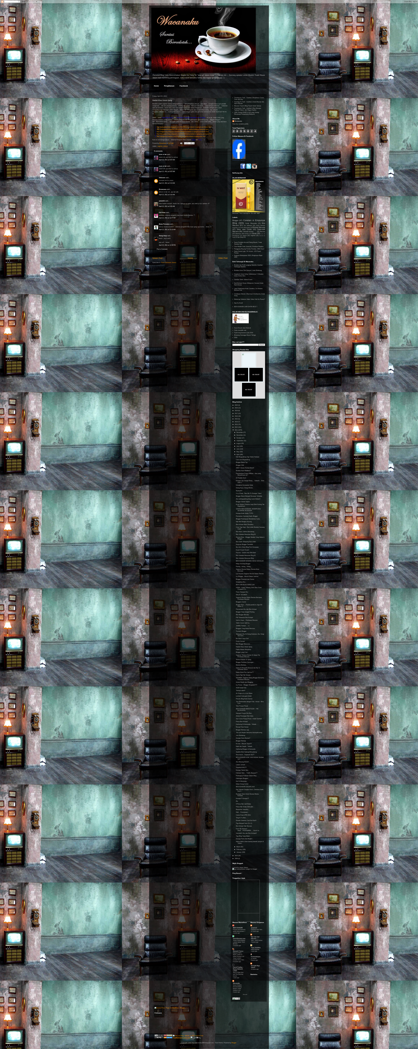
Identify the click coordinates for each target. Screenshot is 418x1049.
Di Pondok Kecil (241, 478)
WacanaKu (235, 138)
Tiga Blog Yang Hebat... (243, 836)
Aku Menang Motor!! (242, 762)
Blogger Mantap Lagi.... (243, 730)
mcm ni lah (163, 154)
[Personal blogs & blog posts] (168, 1038)
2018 (235, 337)
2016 (236, 416)
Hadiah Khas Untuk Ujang (244, 647)
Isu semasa (248, 225)
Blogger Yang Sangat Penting (245, 612)
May (238, 451)
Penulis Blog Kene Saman (244, 699)
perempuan (235, 235)
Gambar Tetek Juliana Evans (243, 279)
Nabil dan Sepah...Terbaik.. (244, 746)
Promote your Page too (238, 160)
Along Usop (163, 236)
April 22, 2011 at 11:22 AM (167, 229)
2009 (236, 858)
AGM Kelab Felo (241, 688)
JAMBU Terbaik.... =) (242, 626)
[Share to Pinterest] (193, 143)
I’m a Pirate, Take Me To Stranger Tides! (249, 493)
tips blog (240, 237)
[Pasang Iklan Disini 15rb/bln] (241, 381)
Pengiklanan (169, 86)
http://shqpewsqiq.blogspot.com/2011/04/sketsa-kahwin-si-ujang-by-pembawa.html (182, 131)
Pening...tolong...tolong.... (244, 566)
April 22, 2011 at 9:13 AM (167, 183)
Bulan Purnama (164, 224)
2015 (236, 419)
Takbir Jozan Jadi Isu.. (243, 623)
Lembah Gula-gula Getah (244, 696)
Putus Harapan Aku (242, 592)
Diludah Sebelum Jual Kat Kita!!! (246, 820)
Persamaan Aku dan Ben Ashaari (246, 609)
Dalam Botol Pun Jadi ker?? (245, 672)
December (239, 432)
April (238, 454)
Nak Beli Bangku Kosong (244, 521)
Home (156, 86)
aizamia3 (254, 928)
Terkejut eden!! (240, 690)
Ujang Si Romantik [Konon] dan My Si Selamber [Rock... (248, 668)
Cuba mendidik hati (240, 330)
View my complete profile (240, 124)
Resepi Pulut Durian (242, 727)
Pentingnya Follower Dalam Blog (246, 776)
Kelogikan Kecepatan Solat (244, 485)
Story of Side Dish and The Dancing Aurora (238, 974)
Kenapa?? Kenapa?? (242, 798)
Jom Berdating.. (241, 735)
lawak (254, 233)
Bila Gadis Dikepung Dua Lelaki (246, 541)
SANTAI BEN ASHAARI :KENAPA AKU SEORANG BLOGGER (248, 509)
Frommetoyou (255, 956)
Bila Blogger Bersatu (242, 614)
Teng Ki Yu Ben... (241, 818)
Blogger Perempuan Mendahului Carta (248, 519)
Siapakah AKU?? (241, 767)
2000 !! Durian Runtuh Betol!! (245, 468)
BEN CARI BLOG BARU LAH (245, 585)
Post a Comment (162, 249)
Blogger (235, 220)
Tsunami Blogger (241, 631)
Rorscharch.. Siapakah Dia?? (245, 754)
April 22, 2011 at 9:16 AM (167, 194)
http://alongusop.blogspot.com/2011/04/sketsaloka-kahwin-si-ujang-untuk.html (181, 136)
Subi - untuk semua (256, 940)
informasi (238, 233)
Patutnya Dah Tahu (256, 929)
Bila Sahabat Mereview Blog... (245, 558)
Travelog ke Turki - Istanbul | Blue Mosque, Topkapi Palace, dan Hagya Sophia (247, 109)
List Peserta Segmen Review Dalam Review (250, 574)
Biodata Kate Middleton (243, 470)
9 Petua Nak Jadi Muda (243, 804)
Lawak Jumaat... (241, 765)
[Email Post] (181, 143)
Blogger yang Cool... (242, 652)
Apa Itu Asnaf (238, 303)
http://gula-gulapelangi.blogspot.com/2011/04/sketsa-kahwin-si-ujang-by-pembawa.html (184, 127)
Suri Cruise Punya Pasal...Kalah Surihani (249, 719)
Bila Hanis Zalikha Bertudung (245, 531)
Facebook (184, 86)
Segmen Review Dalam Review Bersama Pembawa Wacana (249, 598)
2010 (236, 855)
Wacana (262, 231)
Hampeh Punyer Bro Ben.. (244, 713)
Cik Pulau (162, 212)
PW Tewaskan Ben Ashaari (244, 617)
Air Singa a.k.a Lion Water (244, 693)
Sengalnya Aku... (241, 582)
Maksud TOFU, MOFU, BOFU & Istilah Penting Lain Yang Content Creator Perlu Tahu (238, 956)
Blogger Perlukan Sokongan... (245, 662)
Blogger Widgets (243, 867)
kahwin (246, 233)
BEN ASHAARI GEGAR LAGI (245, 787)
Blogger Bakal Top (241, 462)
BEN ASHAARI (238, 928)
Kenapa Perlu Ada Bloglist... (245, 839)
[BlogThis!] (187, 143)
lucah (262, 233)
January (239, 852)
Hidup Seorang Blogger (243, 563)
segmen (159, 146)
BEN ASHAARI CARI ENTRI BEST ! (245, 306)
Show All (245, 994)
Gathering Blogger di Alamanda (245, 749)
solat (233, 237)
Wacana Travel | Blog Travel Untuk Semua (247, 106)
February (239, 849)
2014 (236, 422)
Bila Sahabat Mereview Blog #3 (246, 534)
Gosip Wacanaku (251, 223)
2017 (236, 413)
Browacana (162, 189)
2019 (236, 408)
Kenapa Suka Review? (243, 738)
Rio (237, 801)
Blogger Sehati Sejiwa (243, 501)
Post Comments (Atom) (168, 262)
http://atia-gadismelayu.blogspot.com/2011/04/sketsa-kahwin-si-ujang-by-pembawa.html (184, 134)
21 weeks (254, 958)
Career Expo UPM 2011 (243, 815)
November (239, 435)
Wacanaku (236, 983)
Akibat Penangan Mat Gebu (244, 716)
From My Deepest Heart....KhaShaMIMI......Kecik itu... (248, 829)
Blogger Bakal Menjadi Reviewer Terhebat (249, 496)
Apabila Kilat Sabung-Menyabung (246, 752)
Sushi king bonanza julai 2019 (243, 333)
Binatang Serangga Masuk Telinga (245, 335)
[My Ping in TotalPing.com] (159, 1038)
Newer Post (157, 258)
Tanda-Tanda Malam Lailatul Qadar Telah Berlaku (239, 942)
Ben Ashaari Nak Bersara (244, 826)
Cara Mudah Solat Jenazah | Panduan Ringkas (249, 246)
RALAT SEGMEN (241, 595)
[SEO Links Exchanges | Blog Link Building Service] (159, 1035)
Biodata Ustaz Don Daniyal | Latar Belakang (248, 270)
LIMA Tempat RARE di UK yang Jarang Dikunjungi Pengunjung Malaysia (246, 113)
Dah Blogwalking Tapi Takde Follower (247, 457)
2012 (236, 427)
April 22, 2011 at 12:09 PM (167, 245)
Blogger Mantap (241, 741)
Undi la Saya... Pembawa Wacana (246, 620)
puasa (245, 235)
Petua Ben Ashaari (242, 721)
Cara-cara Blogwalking (243, 459)
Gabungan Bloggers (242, 778)
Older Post (223, 258)
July (237, 446)
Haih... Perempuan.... (242, 812)
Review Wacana (258, 227)
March (238, 847)
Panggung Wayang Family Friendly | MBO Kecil (249, 249)
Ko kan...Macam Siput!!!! (244, 743)
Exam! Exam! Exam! (242, 550)
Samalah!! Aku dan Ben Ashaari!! (246, 833)
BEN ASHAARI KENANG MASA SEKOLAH (250, 561)
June (238, 449)
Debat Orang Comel (242, 784)
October (239, 438)
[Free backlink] (168, 1035)
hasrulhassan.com (239, 938)
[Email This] (185, 143)
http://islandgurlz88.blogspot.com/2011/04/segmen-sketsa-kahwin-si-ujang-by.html (182, 129)
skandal (261, 235)
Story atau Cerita (244, 229)
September (240, 440)
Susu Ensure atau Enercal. (242, 328)
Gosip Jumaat (240, 641)
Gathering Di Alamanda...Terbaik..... (247, 724)
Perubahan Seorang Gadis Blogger (247, 516)
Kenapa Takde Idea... (242, 770)
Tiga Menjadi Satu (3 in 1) (244, 823)
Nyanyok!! (239, 490)
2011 (236, 430)
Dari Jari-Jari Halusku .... (255, 937)
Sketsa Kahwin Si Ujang (243, 659)
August (238, 443)
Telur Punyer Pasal (242, 706)
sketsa (165, 146)
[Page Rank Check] (236, 999)
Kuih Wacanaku (245, 227)
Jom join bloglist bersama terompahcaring (249, 732)
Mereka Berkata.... (242, 665)
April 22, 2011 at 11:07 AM (167, 218)
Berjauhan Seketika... (242, 809)
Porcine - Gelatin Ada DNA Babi (246, 552)
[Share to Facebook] (191, 143)
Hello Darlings (255, 949)
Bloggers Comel (241, 602)
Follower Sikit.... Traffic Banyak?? (246, 773)
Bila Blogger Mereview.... (244, 644)
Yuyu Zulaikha (255, 947)
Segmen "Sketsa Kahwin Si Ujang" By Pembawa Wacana (248, 656)
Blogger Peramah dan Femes (245, 579)
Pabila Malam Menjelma (243, 649)
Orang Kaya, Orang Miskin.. (245, 488)
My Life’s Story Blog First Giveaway (247, 547)
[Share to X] (189, 143)
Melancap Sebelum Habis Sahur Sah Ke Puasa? (249, 299)
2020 (236, 405)
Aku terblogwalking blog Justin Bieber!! (248, 499)
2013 (236, 424)
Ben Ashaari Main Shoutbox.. (245, 524)
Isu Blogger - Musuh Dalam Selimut (247, 576)
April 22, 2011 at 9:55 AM (167, 206)
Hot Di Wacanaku (241, 781)
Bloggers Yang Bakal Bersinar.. (245, 628)
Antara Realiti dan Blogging (244, 682)
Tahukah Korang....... (249, 231)
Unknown (162, 177)
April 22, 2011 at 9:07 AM (167, 160)
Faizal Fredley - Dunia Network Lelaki (238, 969)
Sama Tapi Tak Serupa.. (243, 675)
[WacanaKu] (238, 158)
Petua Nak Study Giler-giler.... (245, 807)
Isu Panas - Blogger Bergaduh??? (246, 685)
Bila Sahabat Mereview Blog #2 (246, 555)
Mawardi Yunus (238, 951)
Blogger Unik (240, 465)
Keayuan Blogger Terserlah (244, 544)
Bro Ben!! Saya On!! (242, 638)
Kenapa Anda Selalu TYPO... (245, 513)
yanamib (162, 201)
